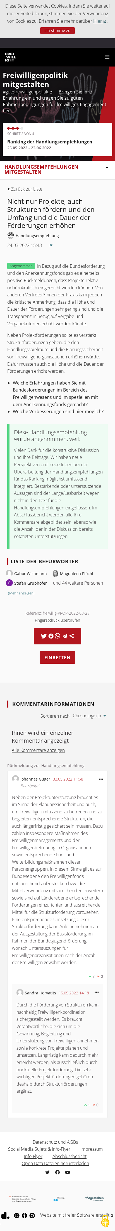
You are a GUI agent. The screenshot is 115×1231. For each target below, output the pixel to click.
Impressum (91, 1149)
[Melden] (51, 245)
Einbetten (57, 658)
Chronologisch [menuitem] (87, 715)
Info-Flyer (33, 1156)
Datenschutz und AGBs (55, 1142)
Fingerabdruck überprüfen (57, 620)
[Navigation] (107, 57)
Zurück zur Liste (26, 189)
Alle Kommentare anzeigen (38, 750)
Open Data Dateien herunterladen (55, 1163)
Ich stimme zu (57, 30)
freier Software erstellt (89, 1215)
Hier (100, 21)
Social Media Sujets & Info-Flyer (39, 1149)
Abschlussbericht (69, 1156)
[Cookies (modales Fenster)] (105, 1221)
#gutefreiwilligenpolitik (28, 92)
